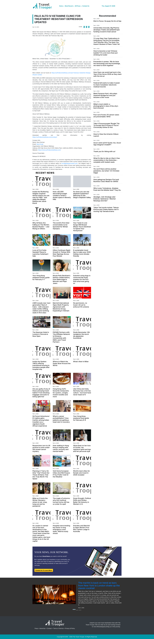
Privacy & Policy (70, 628)
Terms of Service (58, 628)
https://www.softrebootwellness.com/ (49, 150)
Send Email (39, 144)
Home (61, 6)
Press (36, 628)
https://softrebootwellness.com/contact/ (44, 137)
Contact (49, 628)
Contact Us (85, 6)
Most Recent (69, 6)
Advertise (42, 628)
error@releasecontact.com (69, 163)
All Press (77, 6)
